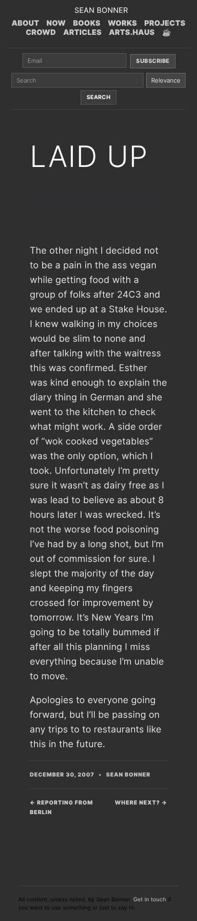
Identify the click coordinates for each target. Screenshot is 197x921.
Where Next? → (141, 802)
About (25, 23)
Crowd (41, 32)
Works (122, 23)
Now (56, 23)
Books (87, 23)
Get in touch (149, 899)
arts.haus (132, 32)
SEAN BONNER (101, 10)
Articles (82, 32)
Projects (165, 23)
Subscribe (152, 60)
